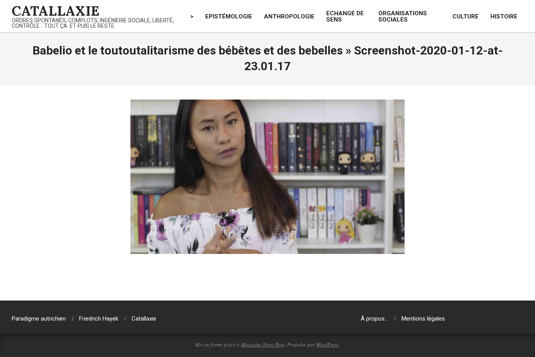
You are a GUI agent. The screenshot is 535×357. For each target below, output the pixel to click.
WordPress (327, 344)
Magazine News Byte (263, 344)
